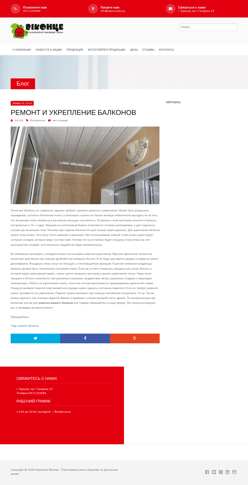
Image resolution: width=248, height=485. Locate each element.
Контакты (166, 49)
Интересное (37, 120)
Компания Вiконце (47, 469)
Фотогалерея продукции (106, 49)
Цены (134, 49)
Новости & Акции (49, 49)
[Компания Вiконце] (37, 31)
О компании (22, 49)
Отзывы (148, 49)
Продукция (74, 49)
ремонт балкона (28, 325)
